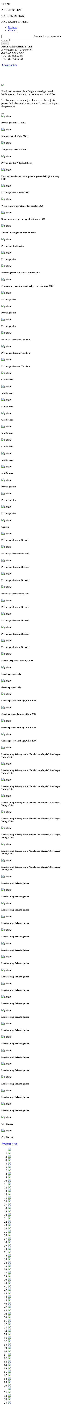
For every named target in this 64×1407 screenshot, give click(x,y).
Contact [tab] (12, 30)
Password (39, 36)
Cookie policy (9, 65)
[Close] (2, 113)
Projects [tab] (12, 27)
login (5, 43)
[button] (6, 1143)
